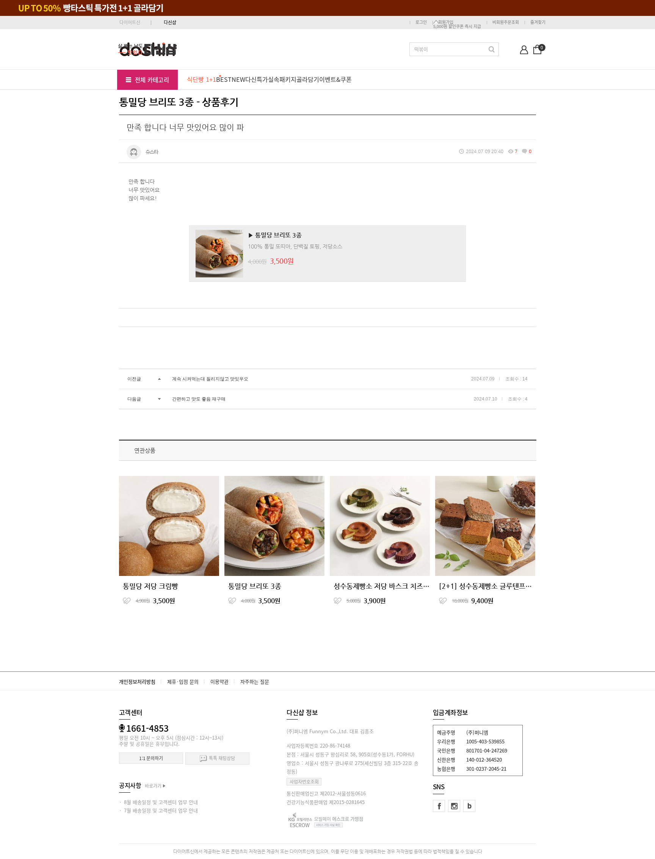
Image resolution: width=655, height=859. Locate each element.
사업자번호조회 (304, 781)
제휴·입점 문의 (183, 681)
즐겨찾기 (537, 22)
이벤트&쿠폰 (335, 79)
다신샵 (170, 22)
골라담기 (307, 79)
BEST (224, 79)
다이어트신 (129, 22)
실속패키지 (282, 79)
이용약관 (219, 681)
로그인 (421, 22)
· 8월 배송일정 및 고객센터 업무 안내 (158, 802)
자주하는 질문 (254, 681)
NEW (238, 79)
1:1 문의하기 (151, 758)
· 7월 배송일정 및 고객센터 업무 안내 (158, 810)
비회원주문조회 (505, 22)
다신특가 (256, 79)
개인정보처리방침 (137, 681)
